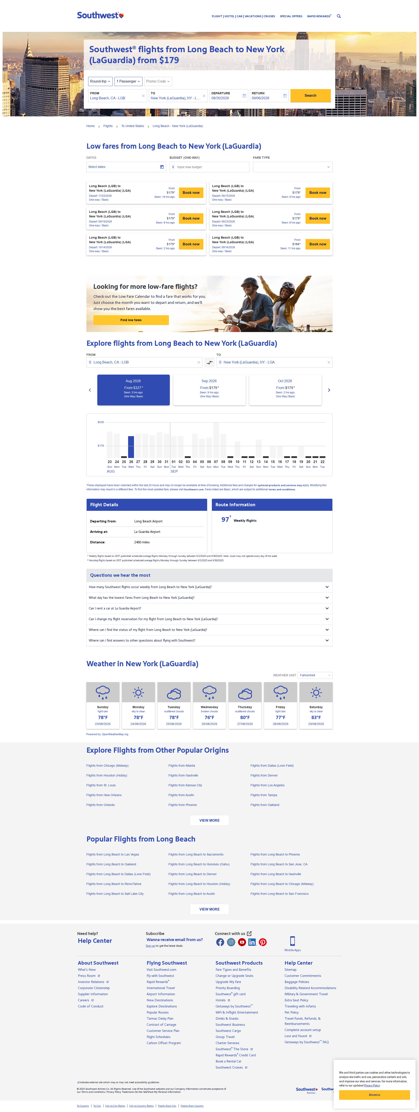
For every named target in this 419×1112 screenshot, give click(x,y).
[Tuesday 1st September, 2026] (173, 447)
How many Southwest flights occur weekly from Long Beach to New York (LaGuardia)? (150, 587)
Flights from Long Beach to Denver (192, 874)
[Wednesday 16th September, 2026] (280, 452)
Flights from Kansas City (185, 785)
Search (310, 95)
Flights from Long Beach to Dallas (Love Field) (118, 874)
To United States (132, 126)
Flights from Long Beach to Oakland (111, 864)
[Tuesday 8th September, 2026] (223, 446)
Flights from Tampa (264, 795)
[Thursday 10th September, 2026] (237, 449)
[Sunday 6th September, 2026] (209, 448)
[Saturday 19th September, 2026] (301, 452)
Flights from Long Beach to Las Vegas (112, 854)
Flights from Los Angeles (268, 785)
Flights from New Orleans (104, 795)
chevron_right (329, 390)
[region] (375, 1084)
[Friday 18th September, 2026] (294, 457)
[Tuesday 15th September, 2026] (273, 452)
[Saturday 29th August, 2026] (152, 446)
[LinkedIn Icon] (252, 942)
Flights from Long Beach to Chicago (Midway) (282, 884)
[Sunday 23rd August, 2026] (110, 445)
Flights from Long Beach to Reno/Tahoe (113, 884)
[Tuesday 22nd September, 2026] (322, 457)
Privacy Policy (113, 1092)
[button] (101, 15)
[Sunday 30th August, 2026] (159, 445)
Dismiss (374, 1095)
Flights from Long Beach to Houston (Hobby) (199, 884)
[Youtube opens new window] (242, 942)
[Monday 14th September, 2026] (266, 457)
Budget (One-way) (185, 157)
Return (258, 93)
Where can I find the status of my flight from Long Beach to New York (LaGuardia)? (148, 630)
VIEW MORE (209, 820)
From (94, 93)
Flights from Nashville (183, 775)
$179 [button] (169, 60)
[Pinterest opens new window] (263, 942)
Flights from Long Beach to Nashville (276, 874)
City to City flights (115, 1106)
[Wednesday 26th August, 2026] (131, 447)
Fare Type (261, 157)
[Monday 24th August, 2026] (117, 446)
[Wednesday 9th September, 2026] (230, 457)
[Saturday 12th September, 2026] (251, 457)
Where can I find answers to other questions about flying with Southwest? (142, 641)
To (153, 93)
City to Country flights (141, 1106)
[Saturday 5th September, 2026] (202, 448)
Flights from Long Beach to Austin (191, 893)
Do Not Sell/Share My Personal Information (158, 1092)
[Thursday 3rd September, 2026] (188, 457)
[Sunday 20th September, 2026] (308, 457)
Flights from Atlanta (181, 765)
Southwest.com (194, 489)
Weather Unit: (285, 675)
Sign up (150, 946)
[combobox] (115, 98)
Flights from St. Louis (101, 785)
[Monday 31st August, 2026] (166, 446)
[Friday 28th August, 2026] (145, 446)
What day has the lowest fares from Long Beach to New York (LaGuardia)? (141, 598)
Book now (191, 193)
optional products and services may (280, 485)
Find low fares (131, 320)
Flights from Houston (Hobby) (106, 775)
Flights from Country (192, 1106)
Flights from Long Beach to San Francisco (280, 893)
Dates (91, 157)
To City (97, 1106)
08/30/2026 (220, 98)
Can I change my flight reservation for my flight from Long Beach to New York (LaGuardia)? (153, 619)
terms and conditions (281, 489)
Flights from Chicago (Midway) (107, 765)
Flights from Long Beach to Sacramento (195, 854)
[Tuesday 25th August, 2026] (124, 457)
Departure (220, 93)
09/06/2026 (260, 98)
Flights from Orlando (100, 805)
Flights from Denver (264, 775)
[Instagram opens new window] (231, 942)
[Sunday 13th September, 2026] (258, 449)
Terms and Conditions (93, 1092)
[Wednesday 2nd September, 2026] (181, 447)
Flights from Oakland (265, 805)
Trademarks (128, 1092)
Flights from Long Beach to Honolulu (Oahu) (199, 864)
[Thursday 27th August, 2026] (138, 446)
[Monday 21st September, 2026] (315, 457)
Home (90, 126)
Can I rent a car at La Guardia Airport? (115, 608)
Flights (108, 126)
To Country (83, 1106)
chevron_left (89, 390)
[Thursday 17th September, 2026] (287, 457)
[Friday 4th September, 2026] (195, 446)
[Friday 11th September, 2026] (244, 457)
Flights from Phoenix (182, 805)
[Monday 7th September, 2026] (216, 440)
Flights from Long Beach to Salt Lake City (115, 893)
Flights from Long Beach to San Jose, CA (279, 864)
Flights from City (167, 1106)
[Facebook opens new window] (220, 942)
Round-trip (98, 81)
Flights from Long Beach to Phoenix (275, 854)
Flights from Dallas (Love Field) (272, 765)
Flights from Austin (181, 795)
